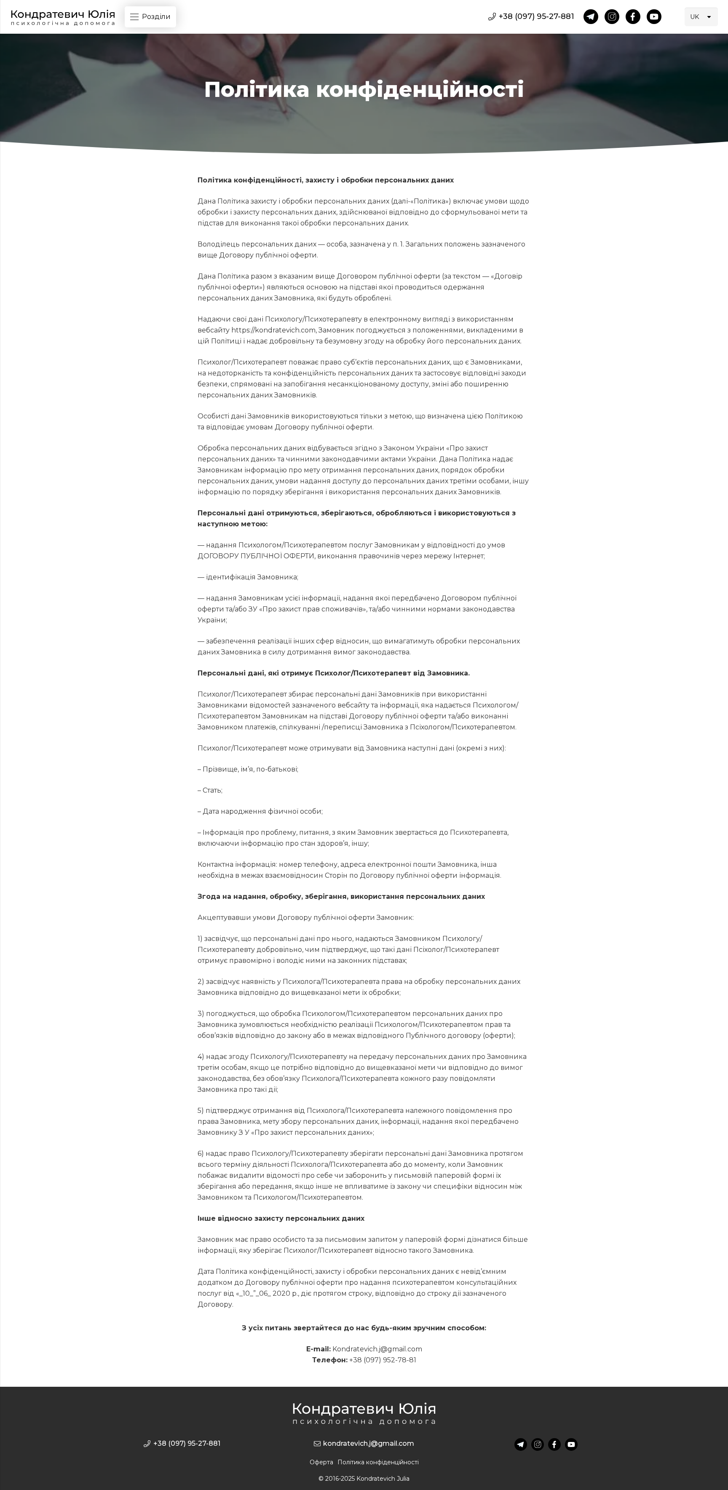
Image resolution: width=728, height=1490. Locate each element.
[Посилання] (62, 17)
